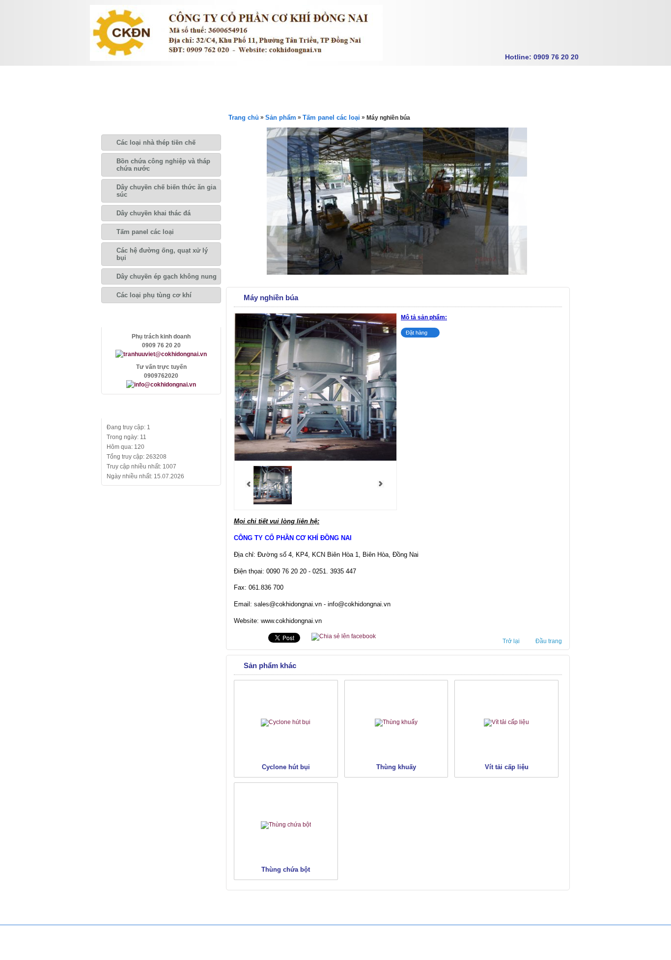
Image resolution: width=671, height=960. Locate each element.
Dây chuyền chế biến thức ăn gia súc (166, 190)
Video (363, 78)
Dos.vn (566, 947)
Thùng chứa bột (285, 869)
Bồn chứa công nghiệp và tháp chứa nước (163, 164)
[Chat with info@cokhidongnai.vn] (161, 384)
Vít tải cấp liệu (507, 767)
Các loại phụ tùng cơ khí (154, 295)
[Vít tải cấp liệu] (506, 722)
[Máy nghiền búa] (272, 502)
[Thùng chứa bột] (286, 824)
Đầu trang (548, 641)
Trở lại (511, 641)
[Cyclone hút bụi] (285, 722)
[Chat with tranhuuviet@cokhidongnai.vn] (161, 354)
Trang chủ (113, 78)
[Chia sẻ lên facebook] (343, 636)
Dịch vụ (254, 78)
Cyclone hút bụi (286, 767)
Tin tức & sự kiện (310, 78)
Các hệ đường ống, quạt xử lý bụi (162, 254)
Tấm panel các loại (145, 231)
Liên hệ (401, 78)
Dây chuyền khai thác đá (153, 213)
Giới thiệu (161, 78)
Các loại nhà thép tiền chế (156, 142)
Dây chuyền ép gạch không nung (166, 276)
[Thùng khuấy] (396, 722)
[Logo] (236, 58)
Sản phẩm (210, 78)
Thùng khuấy (396, 767)
